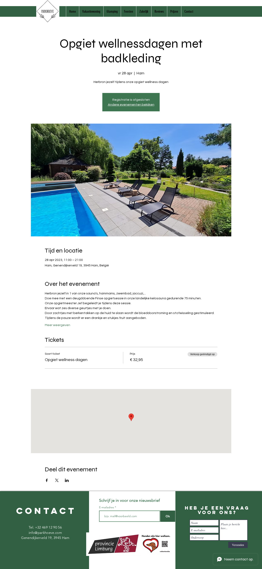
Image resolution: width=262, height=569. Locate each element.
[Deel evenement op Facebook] (47, 480)
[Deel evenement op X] (57, 480)
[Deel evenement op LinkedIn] (67, 480)
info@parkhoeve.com (45, 533)
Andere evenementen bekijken (131, 104)
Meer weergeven (57, 325)
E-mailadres (107, 507)
